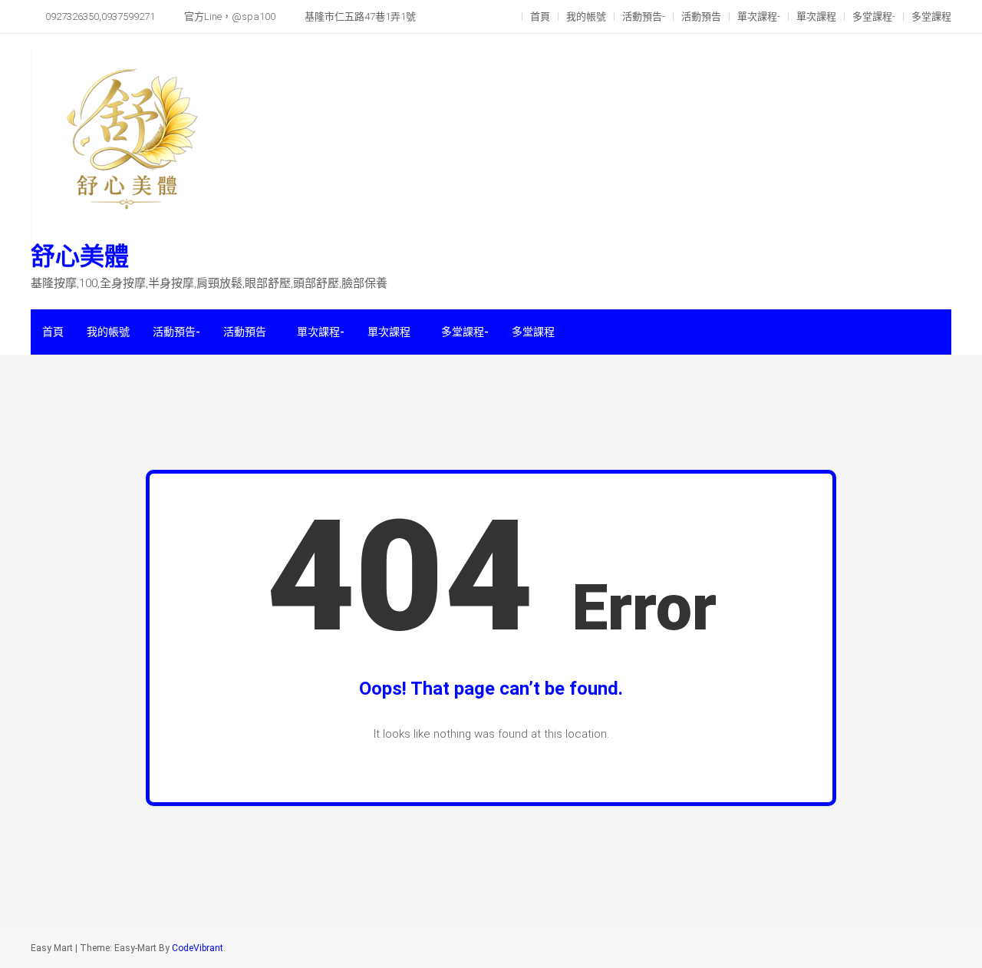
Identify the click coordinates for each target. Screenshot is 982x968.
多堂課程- (873, 16)
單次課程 (816, 16)
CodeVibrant (197, 948)
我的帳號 (586, 16)
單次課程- (758, 16)
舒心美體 (80, 256)
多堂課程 (931, 16)
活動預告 (701, 16)
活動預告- (643, 16)
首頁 (540, 16)
